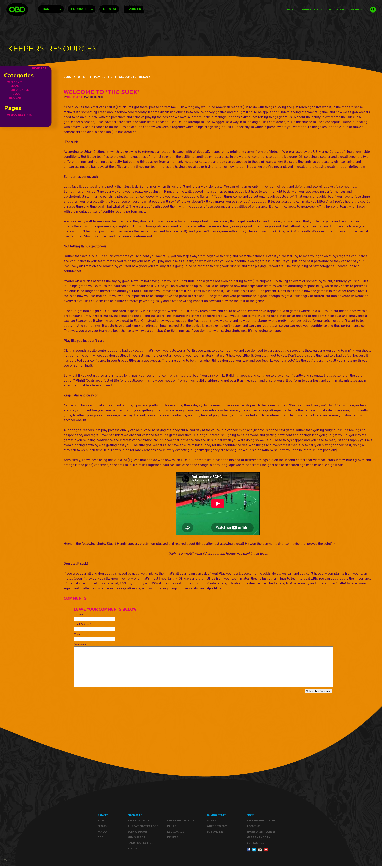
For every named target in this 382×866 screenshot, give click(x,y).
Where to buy (217, 826)
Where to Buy (312, 9)
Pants (171, 826)
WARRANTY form (259, 837)
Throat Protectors (142, 826)
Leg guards (175, 831)
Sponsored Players (261, 831)
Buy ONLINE (215, 831)
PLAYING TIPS (103, 76)
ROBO (101, 820)
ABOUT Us (253, 826)
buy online (336, 9)
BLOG (67, 76)
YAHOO (102, 831)
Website (78, 634)
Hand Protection (140, 842)
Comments (80, 644)
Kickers (172, 837)
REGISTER (39, 68)
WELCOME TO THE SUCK (134, 76)
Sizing (290, 9)
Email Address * (82, 624)
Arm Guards (136, 837)
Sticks (132, 848)
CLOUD (102, 826)
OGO (100, 837)
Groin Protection (180, 820)
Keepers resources (261, 820)
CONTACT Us (255, 842)
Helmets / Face (138, 820)
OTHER (82, 76)
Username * (80, 614)
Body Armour (137, 831)
